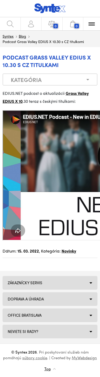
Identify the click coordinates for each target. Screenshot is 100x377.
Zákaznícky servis (25, 283)
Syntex (8, 36)
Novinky (69, 251)
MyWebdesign (84, 358)
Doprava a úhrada (26, 299)
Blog (22, 36)
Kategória (26, 80)
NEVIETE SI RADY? (23, 331)
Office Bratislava (25, 315)
